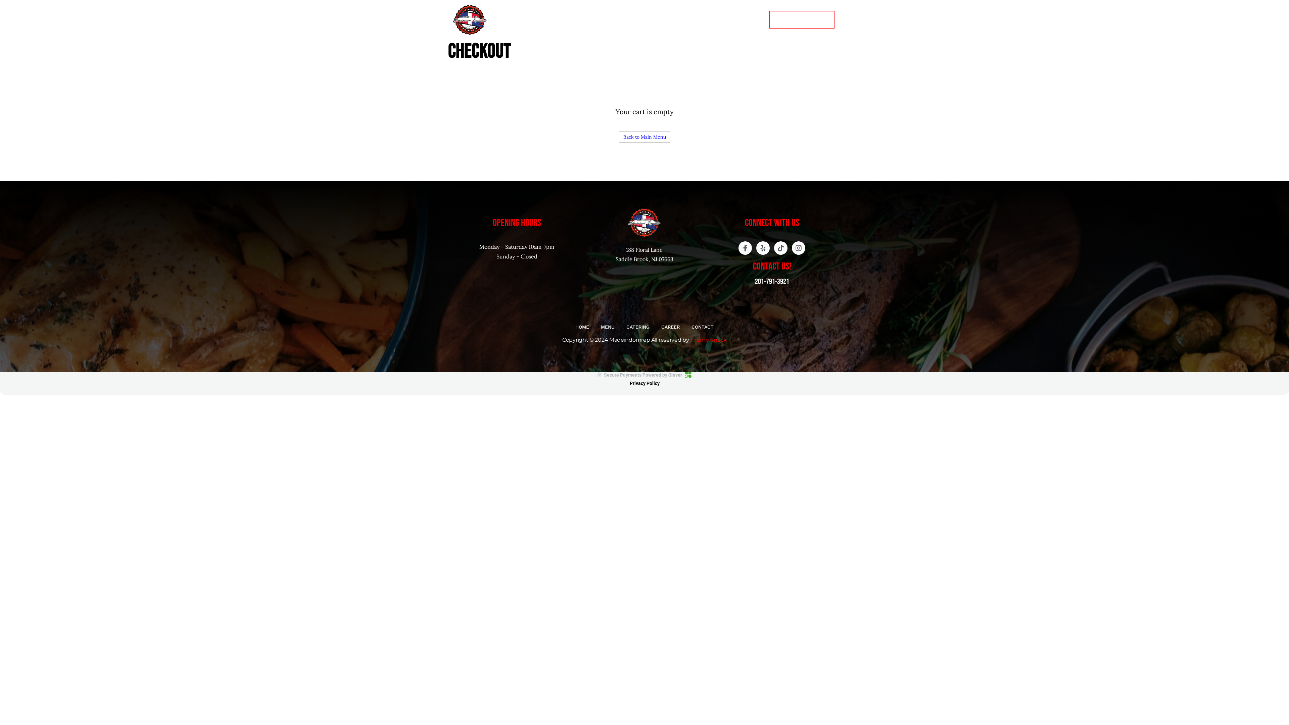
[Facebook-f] (745, 248)
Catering (675, 19)
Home (614, 19)
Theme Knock (708, 340)
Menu (642, 19)
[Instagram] (798, 248)
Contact (746, 19)
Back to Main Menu (644, 137)
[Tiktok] (780, 248)
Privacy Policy (645, 383)
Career (711, 19)
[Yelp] (763, 248)
